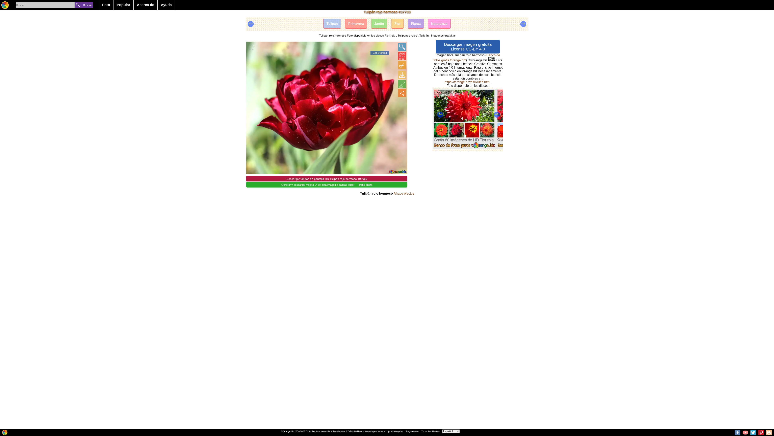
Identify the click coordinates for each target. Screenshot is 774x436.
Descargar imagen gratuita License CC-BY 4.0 (468, 46)
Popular (123, 5)
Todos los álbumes (430, 431)
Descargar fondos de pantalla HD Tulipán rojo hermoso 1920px (326, 178)
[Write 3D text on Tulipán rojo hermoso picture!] (402, 56)
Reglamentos (412, 431)
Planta (416, 23)
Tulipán (332, 23)
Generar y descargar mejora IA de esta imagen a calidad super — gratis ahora (326, 184)
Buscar (87, 5)
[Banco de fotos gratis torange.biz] (5, 5)
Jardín (379, 23)
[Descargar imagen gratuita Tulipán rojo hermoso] (402, 75)
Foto (106, 5)
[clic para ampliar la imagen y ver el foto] (402, 47)
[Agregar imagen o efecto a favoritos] (251, 47)
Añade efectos (404, 193)
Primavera (356, 23)
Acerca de (145, 5)
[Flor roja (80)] (464, 148)
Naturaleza (439, 23)
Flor (397, 23)
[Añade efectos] (402, 84)
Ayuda (166, 5)
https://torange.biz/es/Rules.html (467, 82)
